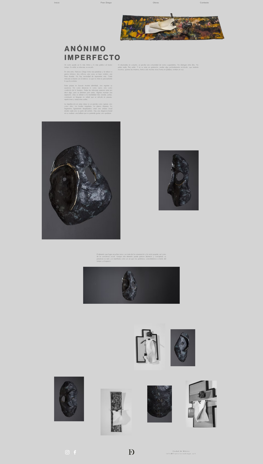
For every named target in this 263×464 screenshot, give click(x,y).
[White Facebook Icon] (75, 452)
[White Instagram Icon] (67, 452)
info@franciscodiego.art (181, 454)
